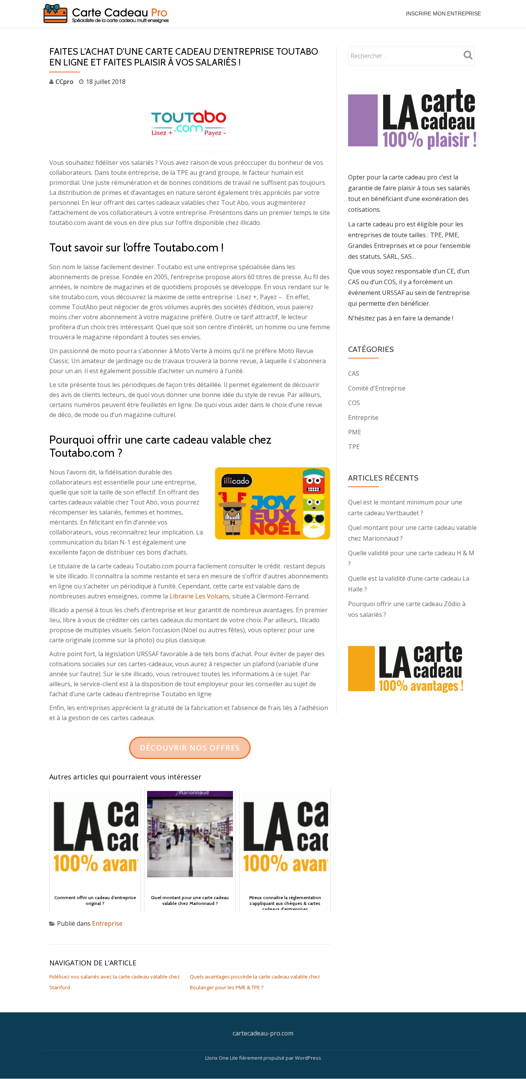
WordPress (308, 1057)
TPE (354, 446)
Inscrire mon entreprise (443, 13)
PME (354, 432)
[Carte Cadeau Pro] (107, 13)
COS (354, 403)
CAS (353, 373)
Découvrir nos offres (190, 747)
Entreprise (107, 923)
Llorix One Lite (222, 1057)
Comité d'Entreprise (376, 388)
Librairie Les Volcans (199, 596)
